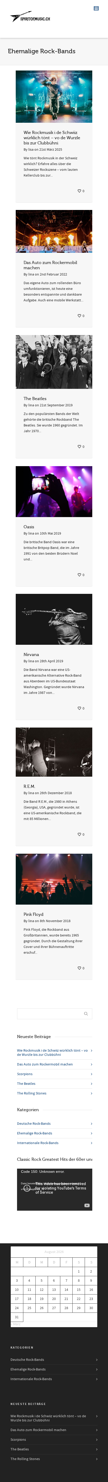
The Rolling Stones (31, 1093)
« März (15, 1324)
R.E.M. (29, 786)
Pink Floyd (34, 914)
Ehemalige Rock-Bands (34, 1133)
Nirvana (31, 654)
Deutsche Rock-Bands (34, 1123)
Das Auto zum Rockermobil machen (45, 1064)
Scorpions (25, 1074)
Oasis (29, 527)
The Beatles (35, 398)
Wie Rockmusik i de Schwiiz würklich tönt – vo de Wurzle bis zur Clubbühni (52, 137)
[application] (54, 1190)
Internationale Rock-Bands (37, 1143)
